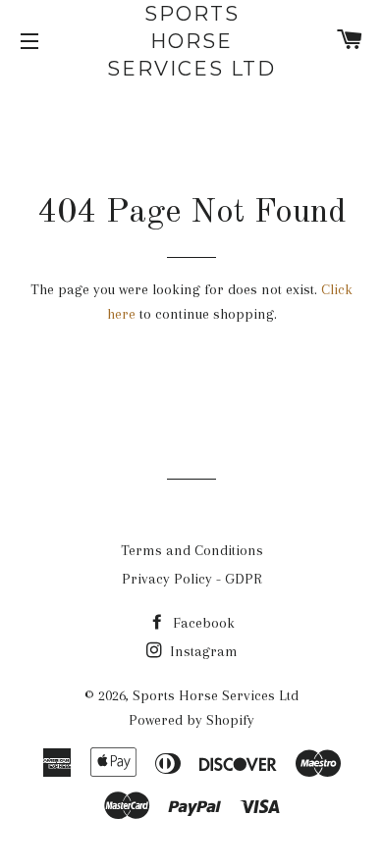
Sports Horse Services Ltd (191, 41)
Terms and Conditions (192, 550)
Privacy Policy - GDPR (192, 578)
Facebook (202, 623)
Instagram (202, 651)
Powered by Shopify (191, 720)
